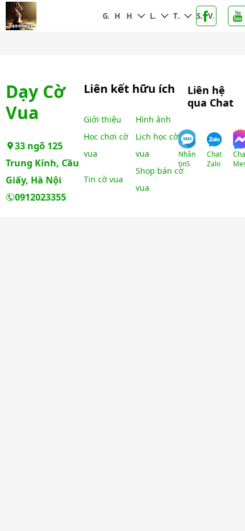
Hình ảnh (118, 16)
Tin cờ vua (176, 16)
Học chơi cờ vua (129, 16)
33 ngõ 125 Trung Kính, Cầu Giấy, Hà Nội (42, 163)
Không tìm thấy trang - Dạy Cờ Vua (53, 16)
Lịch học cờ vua (153, 16)
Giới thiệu (106, 16)
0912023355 (40, 197)
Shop (199, 16)
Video (211, 16)
